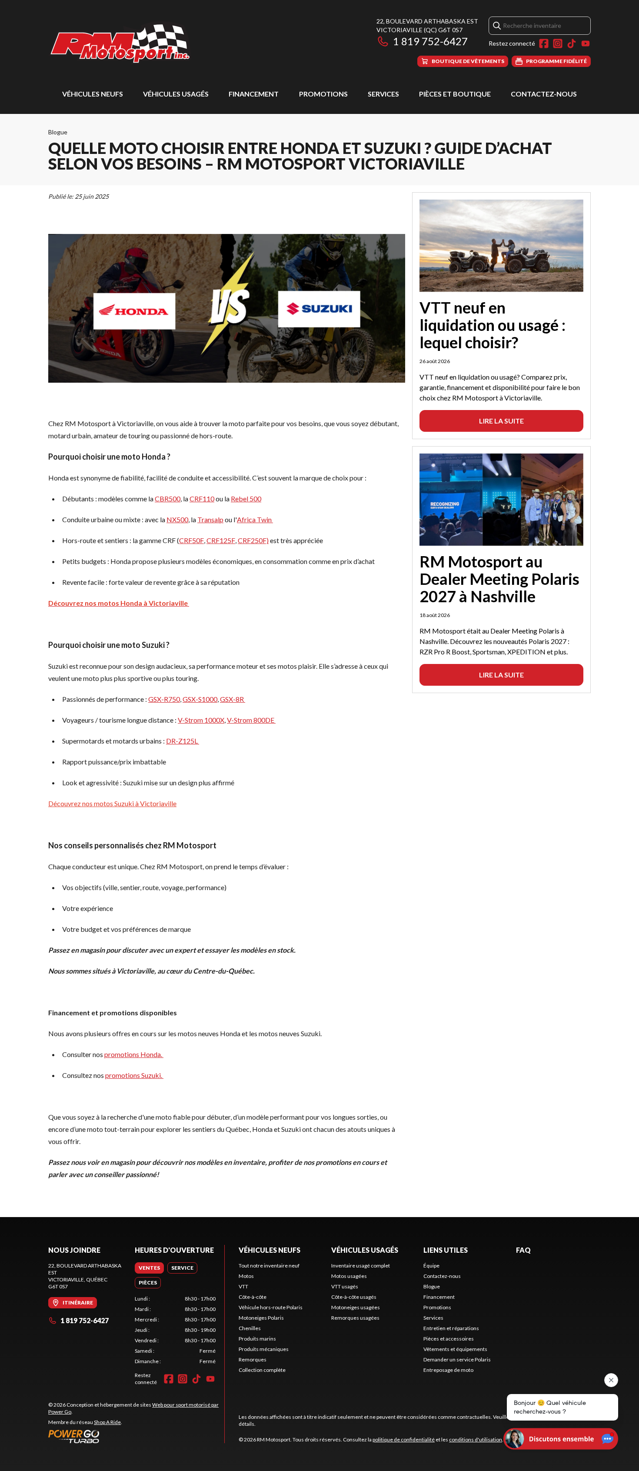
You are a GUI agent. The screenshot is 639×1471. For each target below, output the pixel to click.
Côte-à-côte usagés (353, 1297)
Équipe (431, 1265)
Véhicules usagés (176, 94)
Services (383, 94)
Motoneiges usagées (355, 1307)
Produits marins (257, 1338)
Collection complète (262, 1370)
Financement (254, 94)
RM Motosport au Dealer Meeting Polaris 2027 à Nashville (499, 579)
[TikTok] (571, 43)
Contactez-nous (544, 94)
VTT (243, 1286)
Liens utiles (445, 1250)
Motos (246, 1276)
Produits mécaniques (264, 1349)
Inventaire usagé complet (360, 1265)
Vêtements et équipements (455, 1349)
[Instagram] (557, 43)
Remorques (252, 1359)
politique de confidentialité (404, 1439)
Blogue (57, 132)
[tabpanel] (175, 1330)
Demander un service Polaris (457, 1359)
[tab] (149, 1268)
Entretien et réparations (451, 1328)
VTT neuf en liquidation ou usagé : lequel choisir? (492, 325)
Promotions (323, 94)
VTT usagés (344, 1286)
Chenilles (250, 1328)
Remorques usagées (355, 1317)
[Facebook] (544, 43)
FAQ (523, 1250)
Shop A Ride (107, 1422)
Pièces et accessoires (448, 1338)
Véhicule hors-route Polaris (271, 1307)
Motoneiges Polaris (261, 1317)
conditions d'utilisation (475, 1439)
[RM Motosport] (123, 42)
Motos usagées (349, 1276)
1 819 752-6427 (430, 41)
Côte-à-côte (252, 1297)
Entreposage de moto (448, 1370)
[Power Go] (136, 1436)
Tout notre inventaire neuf (269, 1265)
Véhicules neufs (92, 94)
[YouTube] (585, 43)
